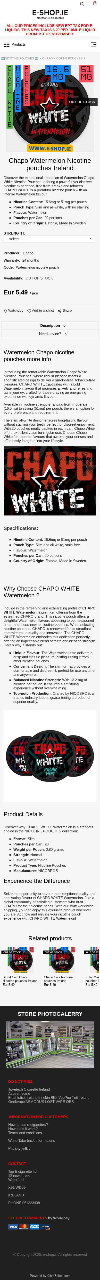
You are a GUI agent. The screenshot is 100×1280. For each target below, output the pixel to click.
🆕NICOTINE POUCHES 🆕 (19, 58)
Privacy (19, 1148)
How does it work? (23, 1129)
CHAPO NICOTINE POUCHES (62, 58)
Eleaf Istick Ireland (23, 1097)
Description (50, 325)
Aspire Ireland (19, 1093)
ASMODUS (34, 1102)
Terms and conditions (25, 1133)
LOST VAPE (55, 1102)
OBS (70, 1102)
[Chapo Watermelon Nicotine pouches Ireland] (50, 108)
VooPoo (64, 1097)
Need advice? (50, 334)
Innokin (44, 1097)
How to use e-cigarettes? (28, 1125)
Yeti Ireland (80, 1097)
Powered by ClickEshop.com (50, 1276)
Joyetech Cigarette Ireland (29, 1089)
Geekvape (16, 1102)
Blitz (54, 1097)
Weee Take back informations (31, 1140)
